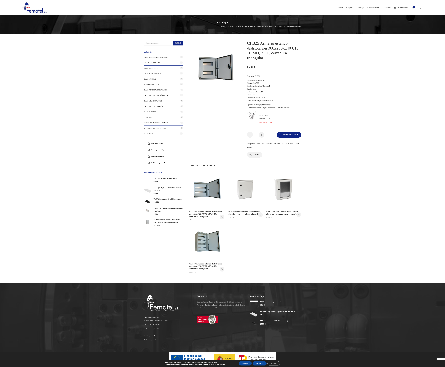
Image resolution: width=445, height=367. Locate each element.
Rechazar (259, 363)
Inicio (340, 7)
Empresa (349, 7)
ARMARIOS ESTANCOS (281, 144)
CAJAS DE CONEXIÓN (151, 68)
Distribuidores (402, 8)
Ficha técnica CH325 (265, 123)
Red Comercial (373, 7)
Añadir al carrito (290, 135)
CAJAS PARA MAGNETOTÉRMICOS (156, 95)
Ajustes (274, 363)
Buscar (178, 43)
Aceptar (245, 363)
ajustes (222, 364)
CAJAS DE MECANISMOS (152, 73)
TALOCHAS (147, 117)
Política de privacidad (151, 340)
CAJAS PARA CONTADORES (153, 101)
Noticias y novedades (150, 336)
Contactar (387, 7)
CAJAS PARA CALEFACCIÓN (153, 106)
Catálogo (360, 7)
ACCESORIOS (148, 134)
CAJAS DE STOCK (150, 112)
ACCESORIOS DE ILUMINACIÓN (155, 128)
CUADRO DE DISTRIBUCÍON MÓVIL (156, 123)
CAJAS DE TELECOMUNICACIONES (156, 57)
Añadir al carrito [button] (222, 217)
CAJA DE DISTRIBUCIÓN (264, 144)
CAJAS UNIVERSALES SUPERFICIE (155, 90)
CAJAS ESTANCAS (150, 79)
